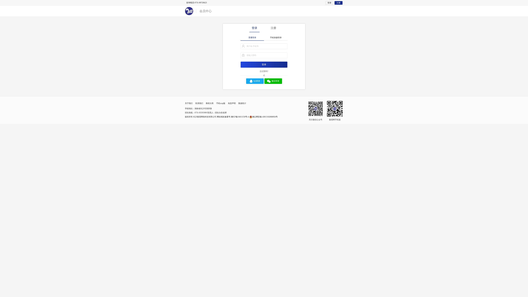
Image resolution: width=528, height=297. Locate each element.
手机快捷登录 (276, 38)
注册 (338, 3)
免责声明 (232, 103)
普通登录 (252, 38)
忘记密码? (264, 71)
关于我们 (189, 103)
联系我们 (199, 103)
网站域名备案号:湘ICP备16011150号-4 (233, 117)
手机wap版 (220, 103)
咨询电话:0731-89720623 (196, 3)
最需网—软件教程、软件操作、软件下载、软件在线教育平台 (190, 11)
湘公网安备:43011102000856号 (265, 117)
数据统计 (242, 103)
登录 (329, 3)
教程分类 (210, 103)
